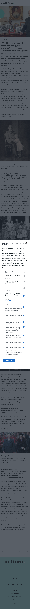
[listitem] (15, 272)
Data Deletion (5, 366)
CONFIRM (9, 360)
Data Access (15, 366)
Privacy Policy (24, 366)
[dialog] (15, 304)
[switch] (24, 276)
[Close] (26, 243)
